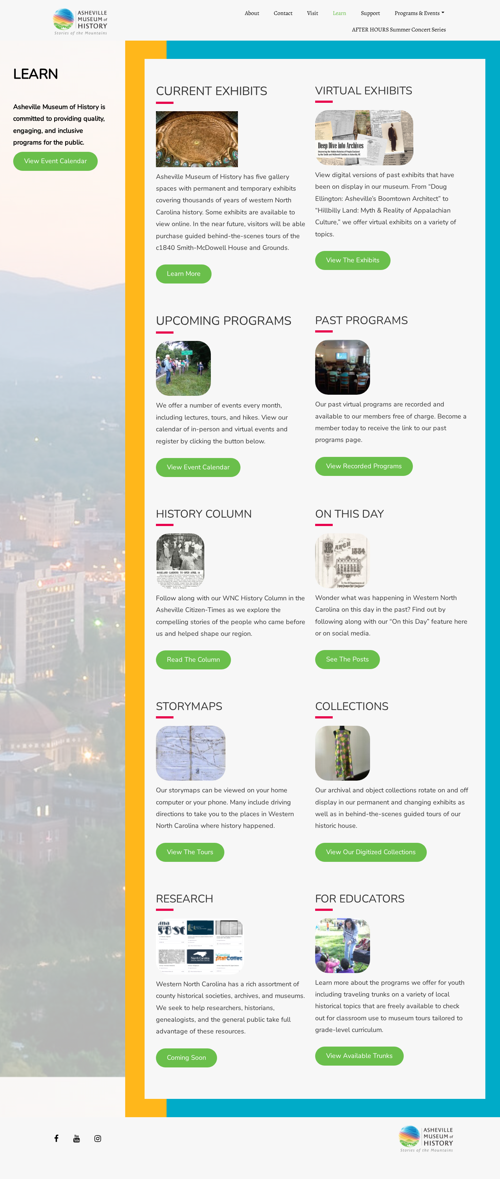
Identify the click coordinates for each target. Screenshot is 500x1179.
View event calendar (198, 467)
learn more (184, 273)
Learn (339, 13)
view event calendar (55, 161)
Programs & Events (417, 13)
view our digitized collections (371, 852)
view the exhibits (353, 260)
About (252, 13)
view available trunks (359, 1055)
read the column (193, 659)
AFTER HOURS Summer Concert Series (399, 30)
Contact (283, 13)
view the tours (190, 852)
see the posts (347, 659)
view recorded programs (364, 466)
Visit (312, 13)
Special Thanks (250, 1168)
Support (370, 13)
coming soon (186, 1057)
